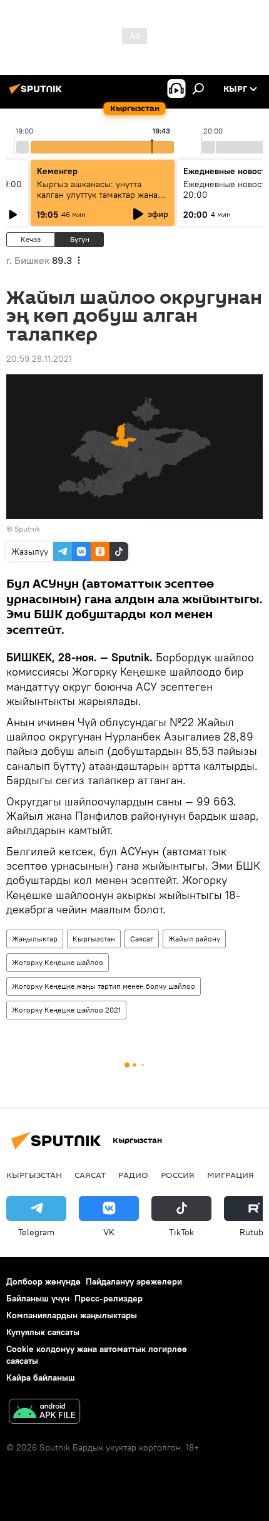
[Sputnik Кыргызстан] (37, 93)
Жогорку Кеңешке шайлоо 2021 (66, 1009)
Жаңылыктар (35, 938)
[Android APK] (44, 1413)
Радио (133, 1174)
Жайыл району (194, 938)
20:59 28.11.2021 (39, 358)
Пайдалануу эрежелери (134, 1281)
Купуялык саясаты (42, 1332)
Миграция (230, 1174)
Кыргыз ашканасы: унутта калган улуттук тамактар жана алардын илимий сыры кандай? (101, 194)
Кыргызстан (94, 938)
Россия (178, 1174)
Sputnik (27, 528)
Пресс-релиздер (108, 1298)
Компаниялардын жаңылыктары (71, 1315)
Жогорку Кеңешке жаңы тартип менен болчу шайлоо (103, 986)
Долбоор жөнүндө (43, 1281)
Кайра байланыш (40, 1377)
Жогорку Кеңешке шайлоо (57, 962)
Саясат (141, 938)
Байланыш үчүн (37, 1298)
